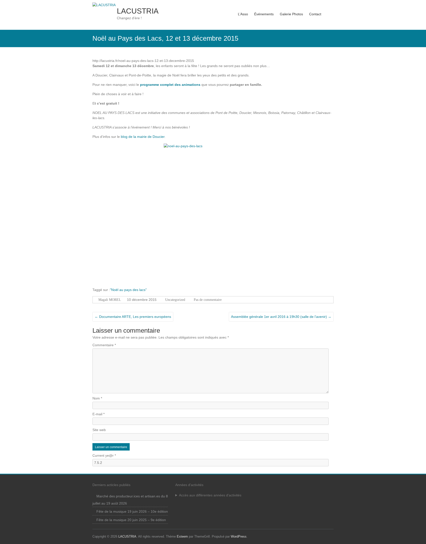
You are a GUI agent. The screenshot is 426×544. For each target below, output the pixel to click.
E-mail (98, 414)
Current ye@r (104, 455)
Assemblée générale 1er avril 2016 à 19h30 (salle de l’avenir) (281, 317)
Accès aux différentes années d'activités (210, 495)
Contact (315, 14)
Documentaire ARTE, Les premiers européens (133, 317)
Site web (99, 430)
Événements (264, 14)
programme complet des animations (170, 85)
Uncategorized (175, 300)
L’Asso (243, 14)
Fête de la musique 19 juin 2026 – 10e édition (132, 511)
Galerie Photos (291, 14)
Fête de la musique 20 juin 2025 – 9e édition (131, 520)
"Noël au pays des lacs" (128, 290)
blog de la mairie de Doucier (142, 137)
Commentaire (104, 345)
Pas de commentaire (208, 300)
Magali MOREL (109, 300)
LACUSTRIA (138, 11)
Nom (97, 398)
